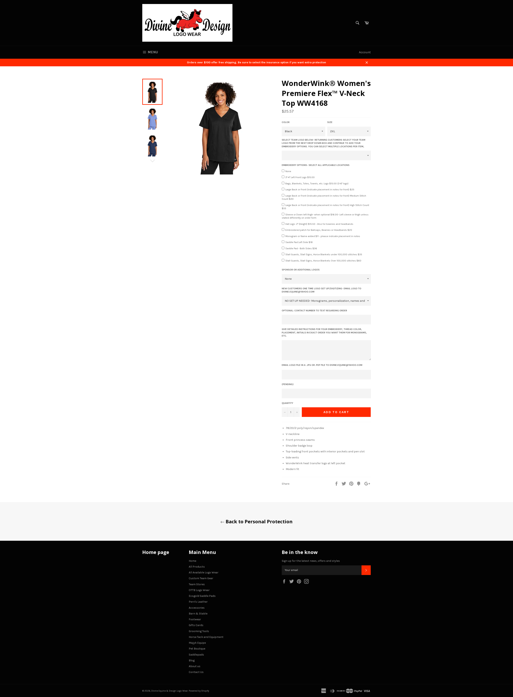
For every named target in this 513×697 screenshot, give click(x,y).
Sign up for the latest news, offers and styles (311, 561)
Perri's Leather (198, 601)
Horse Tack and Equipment (206, 637)
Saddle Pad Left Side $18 (299, 242)
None (288, 171)
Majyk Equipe (197, 643)
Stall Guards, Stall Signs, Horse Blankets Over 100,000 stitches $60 (323, 260)
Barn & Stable (198, 613)
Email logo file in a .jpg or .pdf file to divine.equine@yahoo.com (322, 365)
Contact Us (196, 672)
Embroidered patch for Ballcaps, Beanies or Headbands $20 (318, 230)
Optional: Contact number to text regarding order (314, 310)
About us (194, 666)
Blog (192, 660)
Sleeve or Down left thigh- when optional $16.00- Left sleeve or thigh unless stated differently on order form (325, 216)
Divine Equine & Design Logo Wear (169, 691)
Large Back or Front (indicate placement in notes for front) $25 (319, 189)
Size (329, 122)
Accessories (197, 607)
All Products (197, 566)
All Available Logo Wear (203, 572)
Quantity (287, 403)
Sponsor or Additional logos (301, 269)
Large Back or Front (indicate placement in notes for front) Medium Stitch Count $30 (324, 197)
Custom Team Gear (201, 578)
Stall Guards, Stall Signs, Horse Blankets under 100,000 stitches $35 (323, 254)
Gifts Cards (196, 625)
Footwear (195, 619)
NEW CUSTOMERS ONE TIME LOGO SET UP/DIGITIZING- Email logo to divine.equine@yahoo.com (321, 290)
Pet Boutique (197, 648)
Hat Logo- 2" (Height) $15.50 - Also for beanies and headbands (319, 224)
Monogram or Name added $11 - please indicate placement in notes (322, 236)
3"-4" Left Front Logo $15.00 (300, 177)
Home (192, 561)
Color (286, 122)
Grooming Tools (199, 631)
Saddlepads (196, 654)
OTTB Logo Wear (199, 590)
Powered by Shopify (199, 691)
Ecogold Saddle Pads (202, 596)
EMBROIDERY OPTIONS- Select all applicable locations (315, 165)
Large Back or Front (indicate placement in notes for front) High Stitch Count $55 (325, 207)
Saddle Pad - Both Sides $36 (301, 248)
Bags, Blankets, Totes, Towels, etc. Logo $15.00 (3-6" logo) (316, 183)
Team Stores (197, 584)
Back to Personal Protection (258, 521)
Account (365, 52)
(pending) (288, 384)
